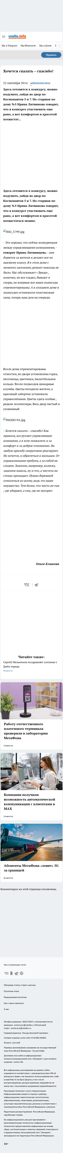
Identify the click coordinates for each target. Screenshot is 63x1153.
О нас (6, 1009)
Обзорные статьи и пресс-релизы (20, 985)
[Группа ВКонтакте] (6, 973)
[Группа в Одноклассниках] (11, 973)
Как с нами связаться (14, 1003)
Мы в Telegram (9, 45)
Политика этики (11, 991)
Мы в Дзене (45, 45)
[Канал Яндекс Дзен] (21, 973)
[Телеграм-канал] (16, 973)
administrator (40, 83)
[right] (59, 46)
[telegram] (37, 584)
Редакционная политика (15, 997)
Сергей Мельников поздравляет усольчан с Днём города (30, 666)
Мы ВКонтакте (28, 45)
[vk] (27, 584)
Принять (51, 54)
